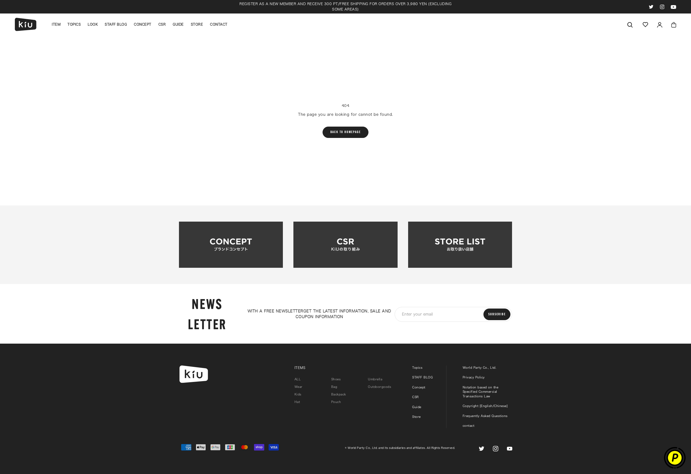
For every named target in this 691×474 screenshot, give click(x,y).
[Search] (630, 24)
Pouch (336, 401)
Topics (417, 367)
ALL (297, 379)
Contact (219, 24)
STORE (197, 24)
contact (469, 425)
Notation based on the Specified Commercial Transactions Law (481, 392)
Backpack (338, 394)
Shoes (336, 379)
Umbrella (375, 379)
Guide (178, 24)
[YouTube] (673, 6)
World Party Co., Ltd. (480, 367)
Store (416, 416)
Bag (334, 386)
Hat (297, 401)
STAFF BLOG (116, 24)
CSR (162, 24)
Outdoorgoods (379, 386)
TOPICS (74, 24)
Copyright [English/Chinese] (485, 405)
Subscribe (497, 314)
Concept (418, 387)
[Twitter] (651, 6)
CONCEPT (142, 24)
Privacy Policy (474, 377)
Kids (298, 394)
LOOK (93, 24)
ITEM (56, 24)
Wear (298, 386)
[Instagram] (662, 6)
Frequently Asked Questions (485, 415)
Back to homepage (345, 132)
